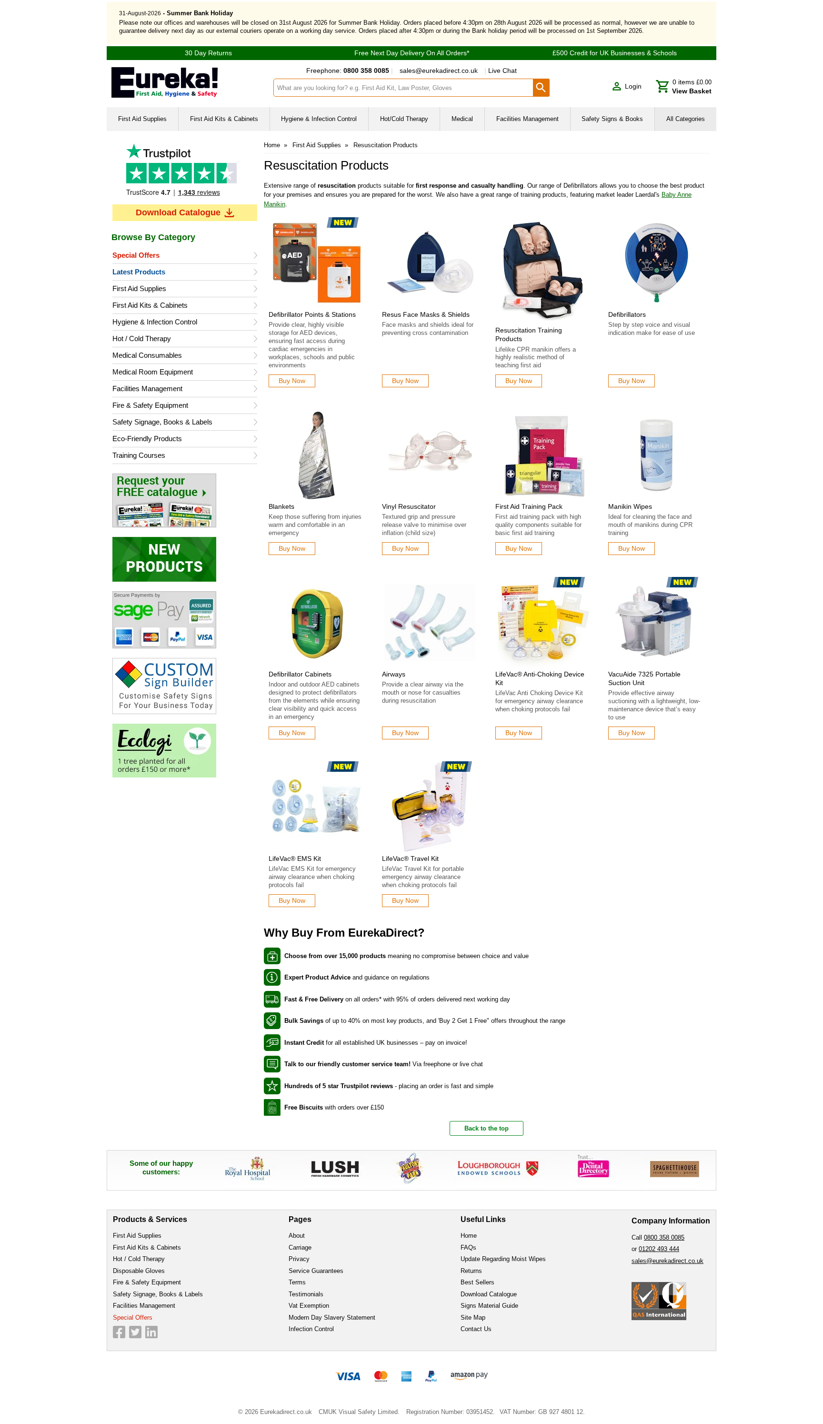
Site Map (473, 1317)
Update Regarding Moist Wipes (503, 1258)
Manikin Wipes (630, 506)
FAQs (468, 1247)
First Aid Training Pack (528, 506)
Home (272, 145)
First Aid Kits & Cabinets (150, 305)
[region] (317, 262)
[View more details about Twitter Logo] (135, 1332)
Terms (297, 1282)
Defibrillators (627, 314)
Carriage (300, 1247)
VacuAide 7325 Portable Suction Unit (644, 678)
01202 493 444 (659, 1248)
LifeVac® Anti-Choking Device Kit (539, 678)
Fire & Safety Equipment (150, 405)
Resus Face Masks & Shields (426, 314)
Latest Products (138, 272)
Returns (471, 1270)
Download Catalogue (178, 212)
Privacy (299, 1258)
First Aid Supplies (139, 288)
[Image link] (184, 500)
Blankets (281, 506)
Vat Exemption (309, 1305)
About (297, 1235)
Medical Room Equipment (152, 372)
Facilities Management (147, 388)
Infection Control (311, 1329)
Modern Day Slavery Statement (332, 1317)
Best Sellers (477, 1282)
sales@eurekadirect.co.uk (439, 70)
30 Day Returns (208, 53)
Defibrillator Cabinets (300, 674)
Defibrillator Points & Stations (312, 314)
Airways (393, 674)
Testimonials (184, 171)
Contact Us (476, 1329)
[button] (626, 86)
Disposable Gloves (139, 1270)
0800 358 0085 (664, 1237)
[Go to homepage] (186, 82)
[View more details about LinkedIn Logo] (151, 1332)
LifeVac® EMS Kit (295, 858)
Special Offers (136, 255)
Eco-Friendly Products (147, 438)
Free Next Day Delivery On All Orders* (411, 53)
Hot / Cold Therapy (141, 338)
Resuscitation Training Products (528, 334)
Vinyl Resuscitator (409, 506)
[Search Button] (541, 88)
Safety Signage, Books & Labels (162, 422)
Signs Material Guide (489, 1305)
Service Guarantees (316, 1270)
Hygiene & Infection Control (154, 322)
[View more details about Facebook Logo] (119, 1332)
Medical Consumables (147, 355)
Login (633, 86)
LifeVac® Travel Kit (410, 858)
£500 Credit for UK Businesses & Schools (614, 53)
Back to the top (486, 1128)
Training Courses (138, 455)
